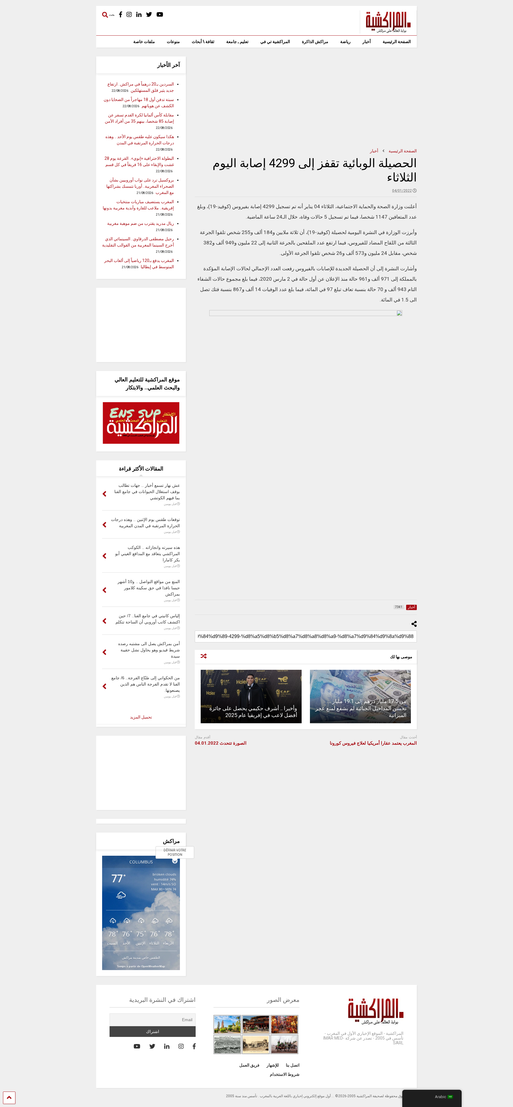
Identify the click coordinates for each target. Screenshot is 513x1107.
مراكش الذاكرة (315, 41)
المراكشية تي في (275, 41)
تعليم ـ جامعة (237, 41)
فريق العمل (249, 1065)
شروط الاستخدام (285, 1074)
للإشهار (273, 1065)
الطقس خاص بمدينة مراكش (141, 957)
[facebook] (120, 15)
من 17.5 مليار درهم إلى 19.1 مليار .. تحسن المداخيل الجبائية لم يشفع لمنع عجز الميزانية (360, 708)
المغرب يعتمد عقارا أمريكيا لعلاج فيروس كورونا (373, 743)
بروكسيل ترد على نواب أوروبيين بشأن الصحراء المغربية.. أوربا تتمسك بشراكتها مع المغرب (140, 186)
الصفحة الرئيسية (397, 41)
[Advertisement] (306, 98)
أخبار (366, 41)
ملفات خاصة (144, 41)
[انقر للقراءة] (251, 696)
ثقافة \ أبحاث (203, 41)
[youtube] (159, 15)
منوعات (173, 41)
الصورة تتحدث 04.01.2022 (220, 743)
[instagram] (129, 15)
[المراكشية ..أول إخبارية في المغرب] (385, 30)
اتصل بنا (293, 1065)
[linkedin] (139, 15)
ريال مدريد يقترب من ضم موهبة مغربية (140, 223)
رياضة (345, 41)
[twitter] (149, 15)
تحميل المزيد (141, 717)
